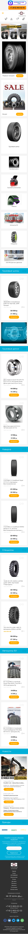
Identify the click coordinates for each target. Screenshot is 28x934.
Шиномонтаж (14, 877)
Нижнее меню (14, 889)
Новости (6, 751)
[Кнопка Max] (17, 2)
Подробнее (20, 75)
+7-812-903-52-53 (14, 906)
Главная (14, 871)
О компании (14, 887)
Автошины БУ (9, 650)
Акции (14, 873)
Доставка (14, 881)
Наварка (6, 449)
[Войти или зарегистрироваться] (11, 19)
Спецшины (8, 550)
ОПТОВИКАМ (14, 875)
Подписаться (14, 853)
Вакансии (14, 885)
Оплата (14, 879)
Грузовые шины (10, 271)
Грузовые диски (10, 348)
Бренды (6, 822)
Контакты (14, 883)
